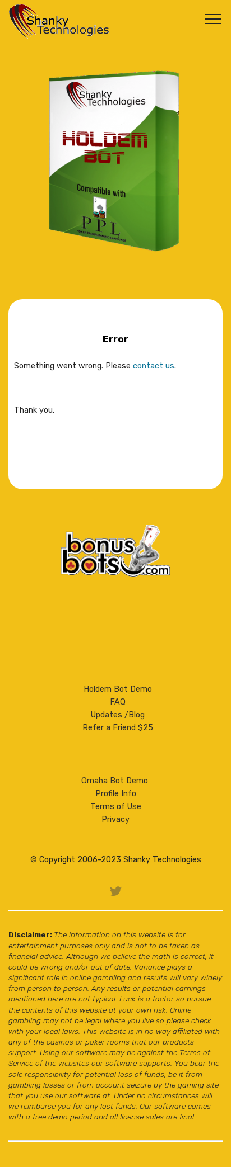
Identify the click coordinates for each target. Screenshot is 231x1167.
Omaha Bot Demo (114, 781)
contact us (153, 366)
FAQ (118, 702)
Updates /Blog (118, 715)
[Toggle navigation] (213, 18)
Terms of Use (115, 806)
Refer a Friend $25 (117, 728)
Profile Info (115, 794)
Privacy (115, 819)
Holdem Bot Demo (118, 689)
